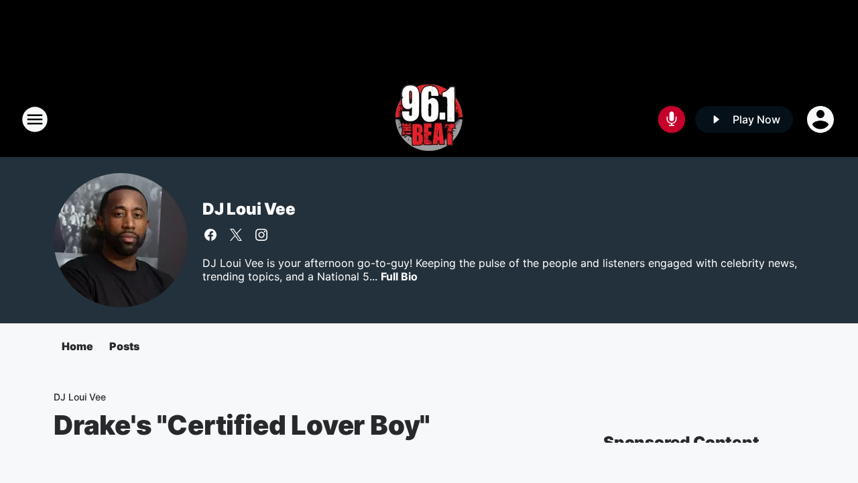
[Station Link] (429, 119)
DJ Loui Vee (249, 209)
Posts (124, 346)
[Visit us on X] (236, 235)
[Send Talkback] (671, 119)
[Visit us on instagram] (261, 235)
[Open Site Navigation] (34, 119)
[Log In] (822, 119)
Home (77, 346)
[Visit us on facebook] (210, 235)
